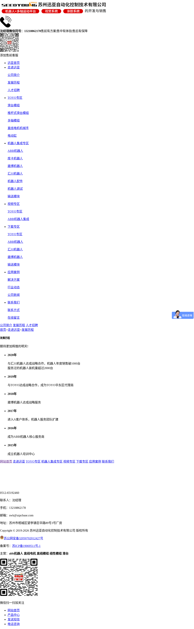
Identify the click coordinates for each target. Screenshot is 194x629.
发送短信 (14, 619)
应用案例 (14, 272)
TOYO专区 (15, 97)
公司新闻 (14, 294)
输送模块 (14, 196)
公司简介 (14, 75)
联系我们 (14, 302)
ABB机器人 (15, 150)
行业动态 (14, 287)
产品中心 (14, 614)
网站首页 (6, 461)
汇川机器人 (15, 173)
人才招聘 (14, 90)
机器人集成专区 (18, 143)
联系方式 (14, 310)
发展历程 (14, 82)
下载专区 (14, 226)
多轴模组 (14, 120)
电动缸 (12, 135)
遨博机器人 (15, 166)
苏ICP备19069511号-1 (26, 545)
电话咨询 (14, 624)
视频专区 (14, 203)
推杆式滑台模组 (18, 113)
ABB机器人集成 (18, 219)
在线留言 (14, 317)
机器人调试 (15, 188)
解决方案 (14, 279)
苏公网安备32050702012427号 (23, 538)
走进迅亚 (14, 67)
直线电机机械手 (18, 128)
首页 (3, 329)
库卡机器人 (15, 158)
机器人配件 (15, 181)
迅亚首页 (14, 62)
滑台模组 (14, 105)
